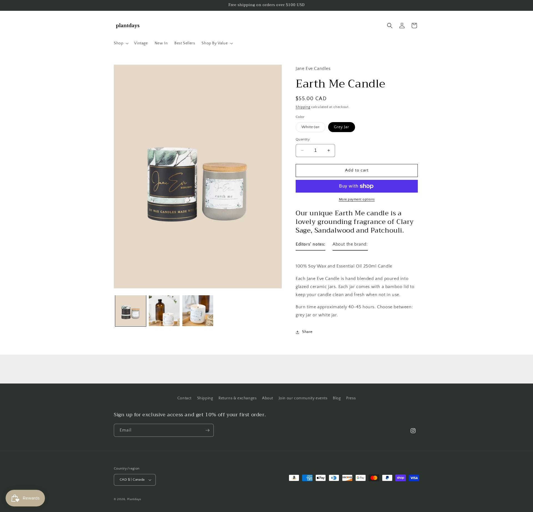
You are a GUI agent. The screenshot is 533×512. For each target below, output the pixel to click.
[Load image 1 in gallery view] (130, 310)
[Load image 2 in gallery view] (164, 310)
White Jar (313, 128)
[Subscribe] (207, 430)
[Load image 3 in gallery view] (197, 310)
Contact (184, 398)
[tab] (310, 245)
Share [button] (307, 332)
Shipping (303, 107)
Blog (337, 398)
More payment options (357, 199)
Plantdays (134, 499)
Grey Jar (341, 127)
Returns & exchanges (237, 398)
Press (351, 398)
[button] (120, 43)
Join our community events (303, 398)
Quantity (303, 139)
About (267, 398)
